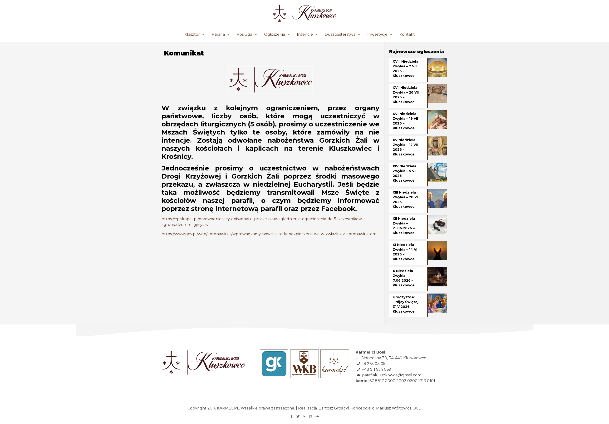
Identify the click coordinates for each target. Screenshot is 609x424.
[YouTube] (304, 416)
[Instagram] (310, 416)
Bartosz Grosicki (334, 408)
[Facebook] (291, 416)
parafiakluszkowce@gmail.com (391, 375)
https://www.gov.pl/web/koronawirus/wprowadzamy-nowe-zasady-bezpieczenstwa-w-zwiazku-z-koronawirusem (269, 234)
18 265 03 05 (373, 363)
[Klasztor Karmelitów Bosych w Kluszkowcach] (304, 13)
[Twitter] (297, 416)
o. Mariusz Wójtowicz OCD (397, 408)
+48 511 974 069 (376, 369)
